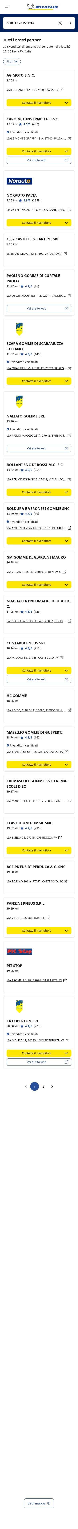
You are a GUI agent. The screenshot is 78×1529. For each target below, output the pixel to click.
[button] (60, 23)
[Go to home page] (43, 6)
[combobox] (39, 23)
